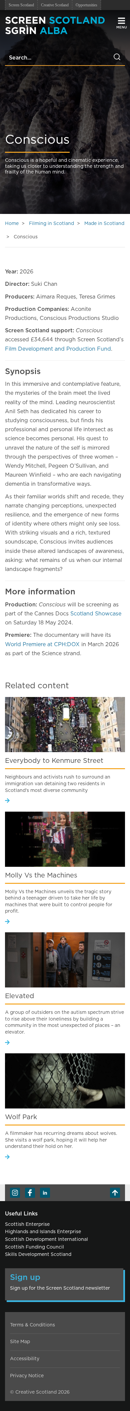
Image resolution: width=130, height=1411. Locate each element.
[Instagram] (15, 1193)
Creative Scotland (55, 5)
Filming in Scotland (51, 223)
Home (12, 223)
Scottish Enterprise (27, 1224)
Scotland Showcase (95, 613)
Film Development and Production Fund (58, 349)
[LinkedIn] (45, 1193)
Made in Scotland (104, 223)
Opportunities (86, 5)
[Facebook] (30, 1193)
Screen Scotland (21, 5)
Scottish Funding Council (34, 1247)
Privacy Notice (27, 1376)
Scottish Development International (46, 1239)
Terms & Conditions (32, 1325)
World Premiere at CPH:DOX (43, 644)
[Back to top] (115, 1193)
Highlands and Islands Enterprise (43, 1231)
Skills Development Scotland (38, 1254)
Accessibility (24, 1359)
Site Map (20, 1341)
